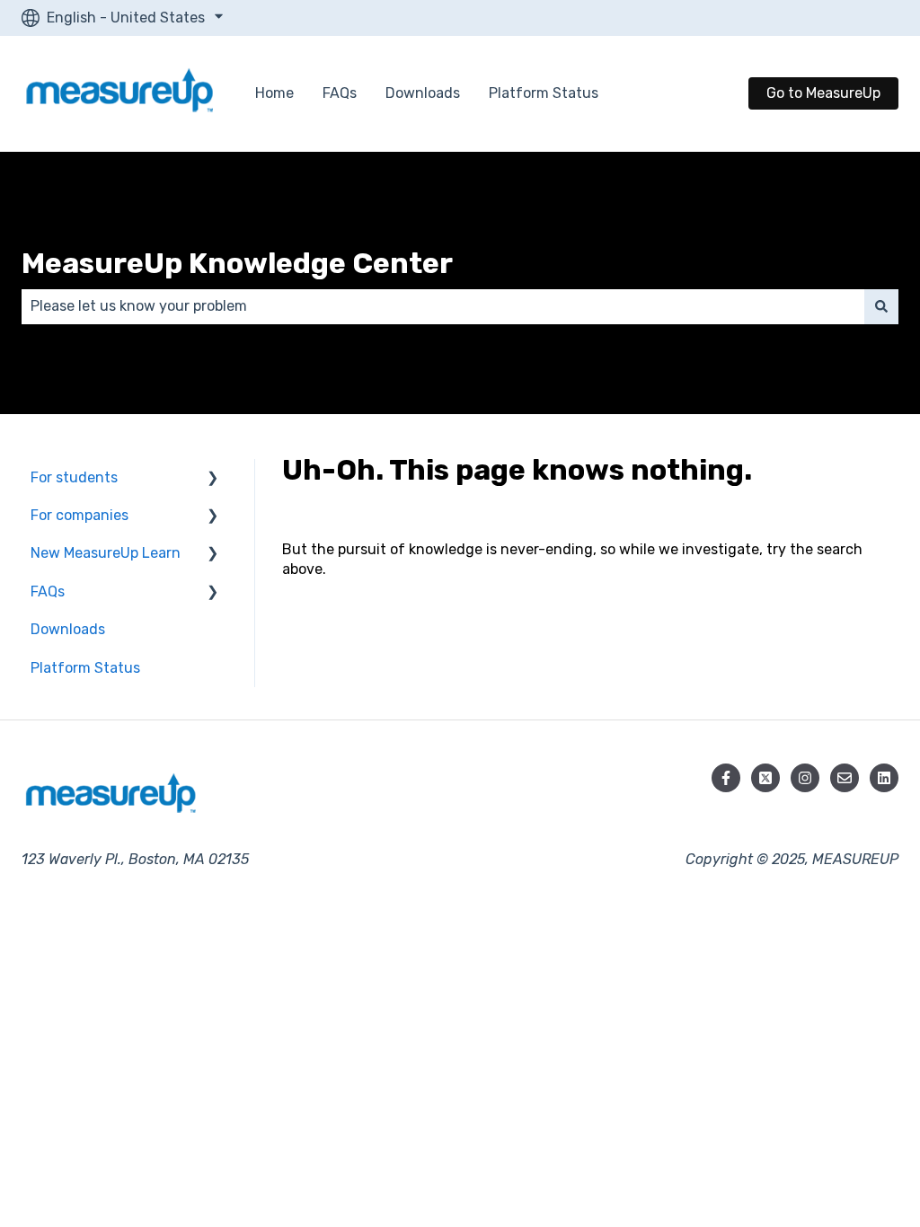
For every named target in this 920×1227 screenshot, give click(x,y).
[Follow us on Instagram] (805, 778)
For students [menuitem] (74, 477)
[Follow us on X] (765, 778)
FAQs (340, 93)
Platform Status (543, 93)
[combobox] (443, 306)
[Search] (881, 306)
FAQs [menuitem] (48, 591)
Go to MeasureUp (823, 93)
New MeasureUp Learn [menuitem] (106, 552)
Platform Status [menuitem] (85, 667)
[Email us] (844, 778)
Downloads (422, 93)
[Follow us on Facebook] (726, 778)
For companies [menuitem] (79, 515)
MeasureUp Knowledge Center (237, 263)
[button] (213, 479)
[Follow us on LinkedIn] (884, 778)
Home (274, 93)
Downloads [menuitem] (68, 629)
